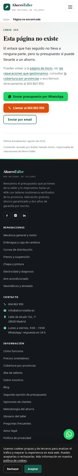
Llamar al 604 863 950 (28, 108)
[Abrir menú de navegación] (70, 7)
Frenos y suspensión (16, 257)
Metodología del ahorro (18, 409)
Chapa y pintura (13, 264)
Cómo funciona (13, 351)
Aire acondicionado (15, 278)
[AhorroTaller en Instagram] (15, 215)
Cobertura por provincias (19, 365)
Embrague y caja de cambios (21, 242)
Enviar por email (20, 119)
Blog (6, 387)
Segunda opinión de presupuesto (25, 394)
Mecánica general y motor (20, 235)
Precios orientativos (16, 358)
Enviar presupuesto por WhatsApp (38, 96)
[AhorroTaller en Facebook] (7, 215)
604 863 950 (15, 304)
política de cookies (15, 460)
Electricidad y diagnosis (18, 271)
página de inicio (41, 68)
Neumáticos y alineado (18, 286)
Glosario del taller (14, 416)
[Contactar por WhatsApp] (69, 434)
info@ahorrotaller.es (21, 310)
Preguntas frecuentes (17, 423)
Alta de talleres (13, 373)
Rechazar (13, 469)
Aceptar (33, 469)
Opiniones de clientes (17, 402)
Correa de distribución (17, 249)
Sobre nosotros (13, 380)
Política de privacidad (17, 438)
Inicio (6, 19)
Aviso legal (10, 430)
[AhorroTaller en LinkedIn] (24, 215)
